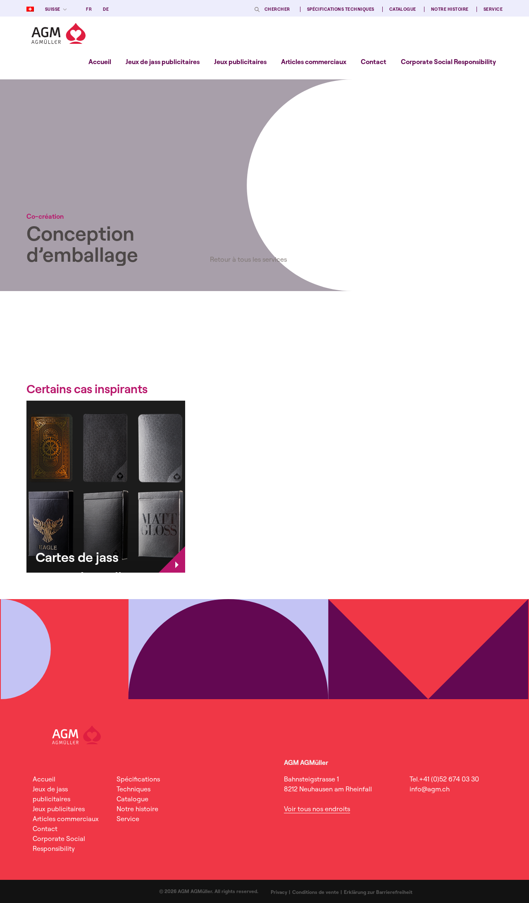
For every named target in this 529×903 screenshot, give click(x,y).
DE (106, 9)
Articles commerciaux (313, 61)
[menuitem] (100, 61)
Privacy (279, 892)
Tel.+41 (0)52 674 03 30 (444, 779)
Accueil (99, 61)
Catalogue (402, 9)
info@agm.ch (430, 789)
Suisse (52, 9)
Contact (373, 61)
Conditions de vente (315, 892)
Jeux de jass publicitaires (163, 61)
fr (89, 9)
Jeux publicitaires (240, 61)
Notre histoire (450, 9)
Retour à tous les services (248, 259)
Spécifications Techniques (340, 9)
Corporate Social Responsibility (448, 61)
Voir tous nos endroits (317, 809)
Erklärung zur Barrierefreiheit (378, 892)
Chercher (277, 9)
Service (493, 9)
